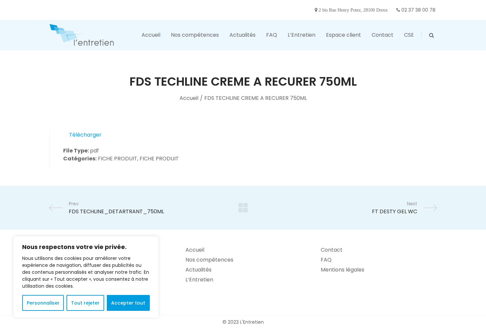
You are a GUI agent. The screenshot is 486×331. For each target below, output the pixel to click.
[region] (86, 277)
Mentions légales (342, 269)
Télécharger (85, 135)
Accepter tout (128, 303)
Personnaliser (43, 303)
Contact (332, 250)
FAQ (326, 260)
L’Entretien (199, 279)
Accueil (189, 98)
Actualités (198, 269)
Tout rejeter (85, 303)
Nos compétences (209, 260)
